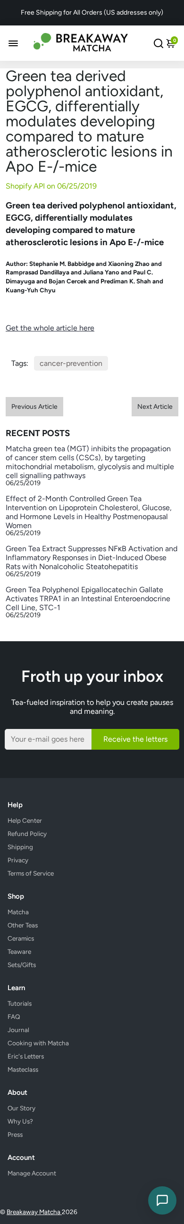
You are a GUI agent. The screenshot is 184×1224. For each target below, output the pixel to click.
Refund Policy (27, 833)
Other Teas (23, 925)
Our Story (21, 1108)
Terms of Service (31, 873)
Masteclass (23, 1069)
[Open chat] (162, 1200)
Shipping (20, 847)
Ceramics (21, 938)
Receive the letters (135, 739)
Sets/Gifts (22, 964)
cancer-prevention (71, 363)
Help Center (25, 820)
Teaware (19, 951)
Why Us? (20, 1121)
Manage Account (32, 1173)
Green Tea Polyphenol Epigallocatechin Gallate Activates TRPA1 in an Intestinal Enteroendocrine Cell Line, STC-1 (88, 598)
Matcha (18, 912)
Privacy (18, 860)
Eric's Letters (26, 1056)
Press (15, 1134)
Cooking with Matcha (38, 1043)
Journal (18, 1030)
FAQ (14, 1016)
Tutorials (20, 1003)
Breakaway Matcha (34, 1212)
